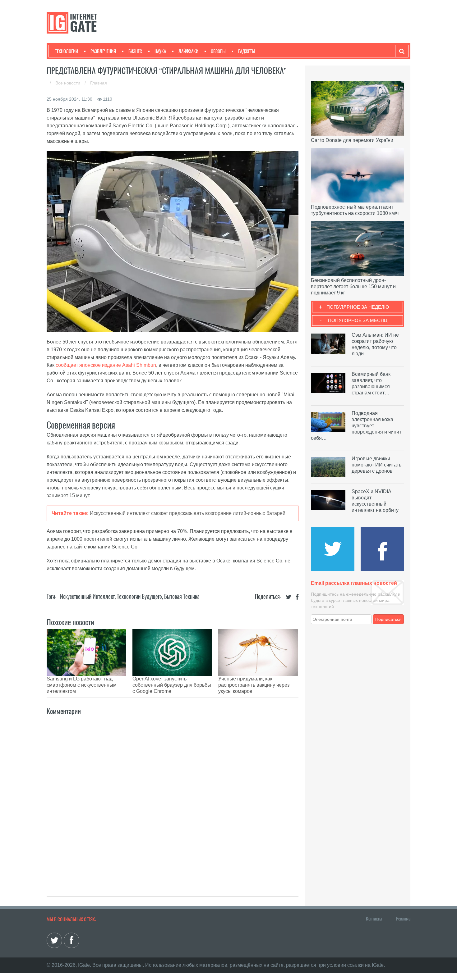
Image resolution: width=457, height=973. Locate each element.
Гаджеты (246, 51)
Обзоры (218, 51)
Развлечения (103, 51)
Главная (98, 82)
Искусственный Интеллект (87, 596)
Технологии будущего (139, 596)
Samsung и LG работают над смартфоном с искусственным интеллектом (82, 685)
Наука (160, 51)
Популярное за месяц (357, 320)
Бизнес (135, 51)
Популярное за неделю (357, 307)
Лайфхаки (188, 51)
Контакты (374, 919)
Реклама (403, 919)
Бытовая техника (182, 596)
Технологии (66, 51)
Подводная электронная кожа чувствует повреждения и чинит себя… (356, 426)
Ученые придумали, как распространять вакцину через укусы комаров (253, 685)
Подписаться (388, 619)
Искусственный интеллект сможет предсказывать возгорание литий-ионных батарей (187, 513)
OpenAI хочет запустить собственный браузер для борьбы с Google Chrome (171, 685)
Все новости (68, 82)
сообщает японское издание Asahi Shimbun (106, 365)
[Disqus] (172, 799)
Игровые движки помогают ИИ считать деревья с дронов (376, 465)
